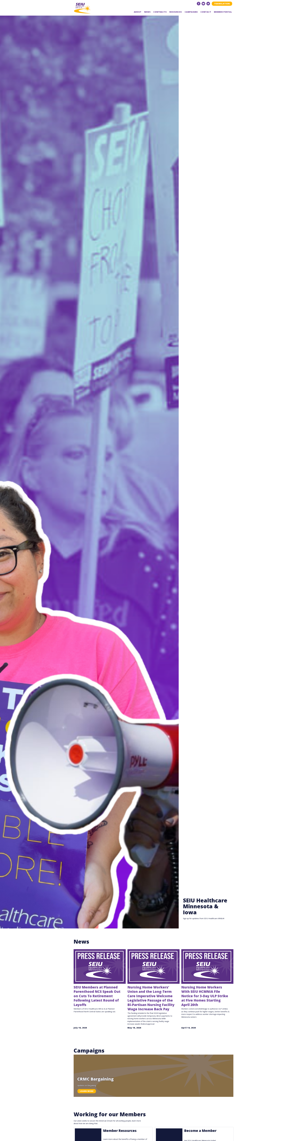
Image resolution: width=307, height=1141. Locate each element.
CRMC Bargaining (95, 1079)
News (147, 12)
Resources (175, 12)
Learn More (87, 1091)
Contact (206, 12)
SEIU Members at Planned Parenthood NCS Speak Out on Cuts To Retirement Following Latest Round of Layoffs (97, 996)
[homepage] (91, 7)
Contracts (160, 12)
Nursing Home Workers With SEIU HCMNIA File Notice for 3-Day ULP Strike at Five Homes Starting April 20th (204, 996)
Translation (222, 3)
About (137, 12)
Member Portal (223, 12)
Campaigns (191, 12)
